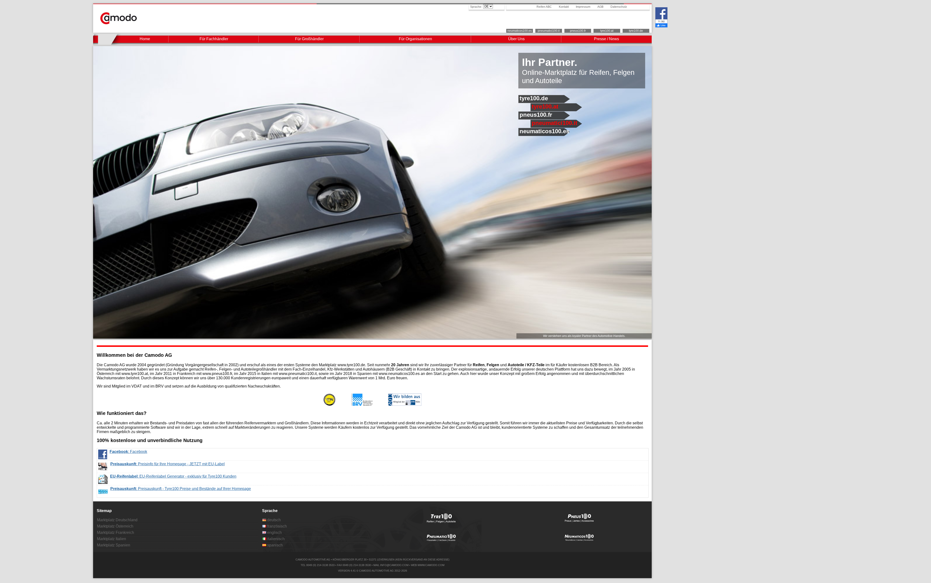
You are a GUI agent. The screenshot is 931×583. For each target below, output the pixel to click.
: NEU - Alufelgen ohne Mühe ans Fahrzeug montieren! (163, 489)
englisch (274, 532)
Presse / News (606, 39)
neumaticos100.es (519, 30)
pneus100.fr (578, 30)
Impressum (583, 6)
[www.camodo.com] (118, 23)
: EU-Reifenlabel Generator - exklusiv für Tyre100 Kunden (173, 464)
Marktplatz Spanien (113, 545)
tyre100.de (636, 30)
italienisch (275, 539)
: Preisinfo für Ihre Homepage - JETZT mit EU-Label (167, 452)
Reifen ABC (544, 6)
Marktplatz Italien (111, 539)
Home (145, 39)
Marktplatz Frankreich (115, 532)
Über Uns (516, 39)
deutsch (273, 520)
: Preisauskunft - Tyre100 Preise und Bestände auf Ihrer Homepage (180, 476)
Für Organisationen (415, 39)
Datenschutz (618, 6)
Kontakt (564, 6)
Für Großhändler (309, 39)
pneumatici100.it (549, 30)
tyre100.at (606, 30)
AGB (600, 6)
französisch (276, 526)
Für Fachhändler (214, 39)
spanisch (274, 545)
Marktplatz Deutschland (117, 520)
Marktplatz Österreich (115, 526)
